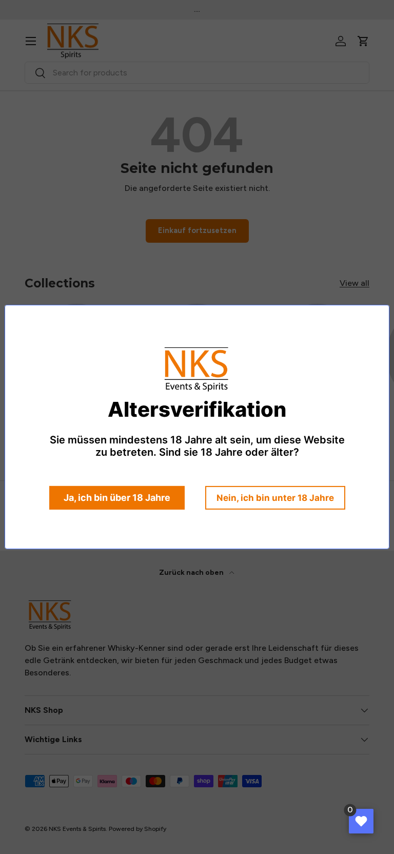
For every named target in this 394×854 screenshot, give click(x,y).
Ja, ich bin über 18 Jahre (117, 497)
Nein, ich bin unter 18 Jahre (275, 498)
